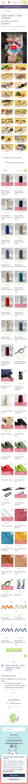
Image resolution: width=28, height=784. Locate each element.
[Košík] (21, 2)
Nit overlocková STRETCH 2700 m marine (19, 217)
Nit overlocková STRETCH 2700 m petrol (19, 289)
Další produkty (14, 650)
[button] (8, 170)
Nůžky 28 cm (18, 595)
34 (22, 656)
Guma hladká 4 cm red (7, 480)
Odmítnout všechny (14, 779)
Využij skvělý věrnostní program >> (13, 7)
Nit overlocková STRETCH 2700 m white (19, 314)
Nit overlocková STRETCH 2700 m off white (6, 217)
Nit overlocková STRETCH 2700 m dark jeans (20, 338)
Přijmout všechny (14, 775)
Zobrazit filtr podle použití (15, 162)
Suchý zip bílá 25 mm (6, 526)
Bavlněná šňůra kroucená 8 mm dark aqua (20, 642)
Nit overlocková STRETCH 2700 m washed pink (5, 192)
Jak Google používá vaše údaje (14, 769)
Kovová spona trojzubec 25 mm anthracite (19, 388)
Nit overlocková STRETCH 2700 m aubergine (5, 363)
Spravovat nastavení (8, 771)
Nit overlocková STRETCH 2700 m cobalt (5, 241)
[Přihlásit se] (15, 2)
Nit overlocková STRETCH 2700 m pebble (19, 241)
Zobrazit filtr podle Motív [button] (12, 158)
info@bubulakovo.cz (14, 743)
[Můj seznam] (13, 2)
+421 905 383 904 (15, 707)
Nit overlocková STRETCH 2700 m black (19, 192)
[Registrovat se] (18, 2)
